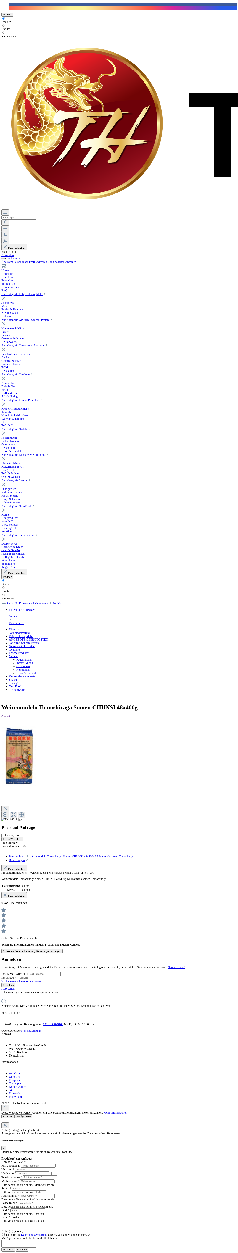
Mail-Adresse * (10, 1181)
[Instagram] (10, 7)
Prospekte (14, 1080)
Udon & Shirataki (26, 673)
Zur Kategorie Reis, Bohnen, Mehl (22, 294)
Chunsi (5, 716)
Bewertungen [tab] (17, 860)
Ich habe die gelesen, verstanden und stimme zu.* (48, 1234)
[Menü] (5, 212)
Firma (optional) (10, 1165)
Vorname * (7, 1169)
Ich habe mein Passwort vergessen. (21, 981)
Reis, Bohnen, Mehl (21, 636)
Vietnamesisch (9, 36)
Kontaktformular (31, 1030)
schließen (8, 1249)
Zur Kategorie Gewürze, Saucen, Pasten (25, 319)
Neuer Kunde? (176, 967)
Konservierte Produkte (22, 676)
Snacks (13, 679)
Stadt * (5, 1210)
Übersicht (7, 261)
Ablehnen (8, 1116)
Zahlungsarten (56, 261)
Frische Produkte (19, 652)
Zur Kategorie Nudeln (14, 429)
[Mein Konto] (5, 241)
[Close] (5, 809)
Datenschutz (16, 1093)
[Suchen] (5, 223)
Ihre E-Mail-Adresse (13, 973)
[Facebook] (10, 4)
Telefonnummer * (11, 1177)
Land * (5, 1217)
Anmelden (7, 255)
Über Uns (14, 1076)
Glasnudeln (23, 666)
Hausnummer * (10, 1195)
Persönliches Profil (25, 261)
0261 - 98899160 (53, 1024)
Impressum (15, 1096)
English (5, 28)
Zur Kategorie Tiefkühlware (18, 535)
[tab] (71, 856)
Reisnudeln (23, 669)
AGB (12, 1090)
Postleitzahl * (9, 1202)
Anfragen (70, 261)
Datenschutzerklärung (34, 1234)
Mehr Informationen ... (117, 1112)
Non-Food (15, 686)
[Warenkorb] (3, 267)
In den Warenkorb (12, 839)
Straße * (6, 1188)
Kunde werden (17, 1086)
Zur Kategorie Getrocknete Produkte (23, 345)
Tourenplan (15, 1083)
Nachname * (8, 1173)
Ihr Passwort (9, 977)
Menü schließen (16, 248)
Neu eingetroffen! (19, 632)
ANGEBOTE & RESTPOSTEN (28, 639)
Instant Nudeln (25, 663)
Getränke (14, 649)
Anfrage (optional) (12, 1231)
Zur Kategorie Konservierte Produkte (23, 454)
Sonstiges (14, 683)
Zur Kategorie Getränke (15, 374)
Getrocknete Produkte (22, 646)
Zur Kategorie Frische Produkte (20, 400)
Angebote (14, 1073)
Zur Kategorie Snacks (14, 480)
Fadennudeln (24, 659)
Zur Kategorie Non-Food (16, 506)
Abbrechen (8, 988)
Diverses (14, 629)
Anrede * (6, 1161)
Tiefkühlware (17, 689)
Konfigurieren (24, 1116)
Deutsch (6, 21)
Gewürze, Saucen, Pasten (24, 642)
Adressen (42, 261)
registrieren (13, 258)
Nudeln (13, 656)
